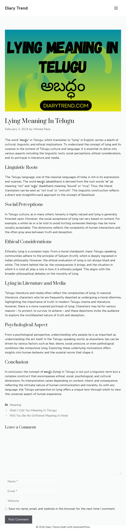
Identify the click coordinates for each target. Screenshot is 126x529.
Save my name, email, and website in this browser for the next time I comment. (62, 509)
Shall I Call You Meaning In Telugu (33, 410)
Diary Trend (16, 8)
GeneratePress (81, 527)
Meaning (15, 405)
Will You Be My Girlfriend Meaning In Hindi (39, 416)
